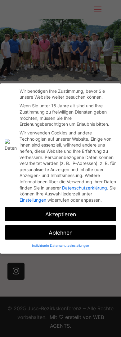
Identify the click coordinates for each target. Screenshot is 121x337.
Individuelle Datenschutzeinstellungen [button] (60, 246)
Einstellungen (33, 200)
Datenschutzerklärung (84, 187)
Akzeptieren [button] (60, 214)
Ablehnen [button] (61, 232)
